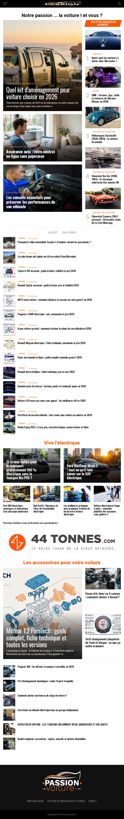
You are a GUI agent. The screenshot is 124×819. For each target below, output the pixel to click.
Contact (93, 801)
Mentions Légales (35, 801)
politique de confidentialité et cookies (66, 801)
